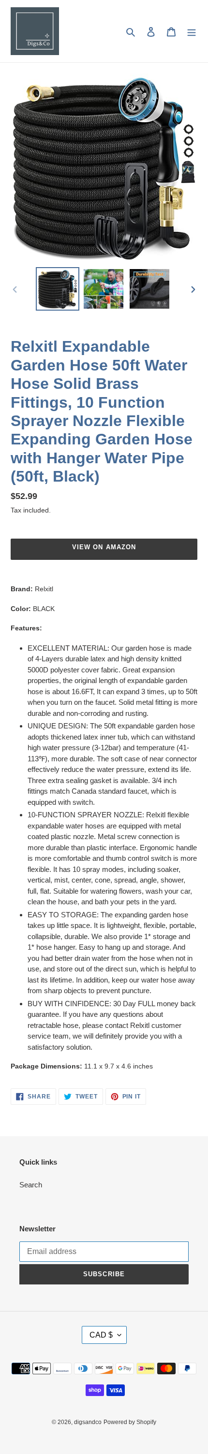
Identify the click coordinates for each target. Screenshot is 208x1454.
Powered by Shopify (130, 1422)
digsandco (88, 1422)
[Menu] (191, 31)
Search (30, 1185)
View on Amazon (104, 547)
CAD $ (101, 1335)
